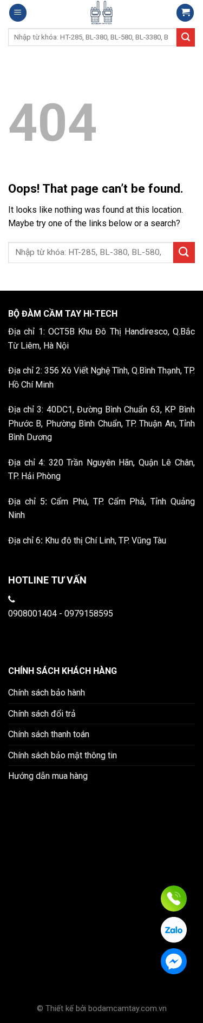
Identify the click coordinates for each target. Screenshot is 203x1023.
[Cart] (185, 13)
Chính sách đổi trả (42, 714)
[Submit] (184, 252)
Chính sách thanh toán (48, 734)
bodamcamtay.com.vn (127, 1008)
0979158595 (88, 613)
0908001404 (32, 613)
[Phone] (174, 898)
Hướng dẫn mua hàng (48, 776)
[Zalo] (174, 930)
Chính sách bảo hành (46, 692)
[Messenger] (174, 961)
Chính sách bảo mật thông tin (62, 755)
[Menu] (18, 13)
